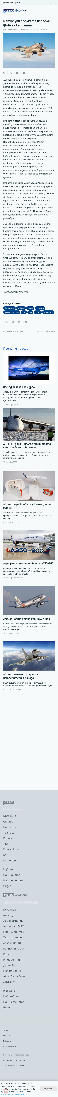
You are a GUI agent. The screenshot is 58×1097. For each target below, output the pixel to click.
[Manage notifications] (6, 1091)
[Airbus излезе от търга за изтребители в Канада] (29, 668)
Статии (9, 821)
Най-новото (11, 875)
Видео (7, 886)
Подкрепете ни (10, 1046)
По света (9, 827)
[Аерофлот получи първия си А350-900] (29, 556)
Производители (14, 932)
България (9, 816)
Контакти (8, 1035)
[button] (49, 2)
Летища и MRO (13, 926)
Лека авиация (12, 943)
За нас (6, 1030)
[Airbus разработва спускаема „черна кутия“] (29, 499)
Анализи (9, 915)
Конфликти (11, 849)
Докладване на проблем (14, 1065)
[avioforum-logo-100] (15, 11)
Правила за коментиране (14, 1060)
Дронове (9, 965)
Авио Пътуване (14, 976)
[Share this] (4, 73)
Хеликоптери (12, 937)
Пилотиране (12, 971)
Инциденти (11, 959)
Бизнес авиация (14, 948)
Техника (8, 832)
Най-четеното (13, 880)
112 (5, 844)
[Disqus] (29, 740)
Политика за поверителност (16, 1055)
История (9, 860)
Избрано (9, 869)
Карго (7, 954)
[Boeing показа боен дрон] (29, 379)
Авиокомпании (13, 921)
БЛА (5, 855)
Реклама (7, 1041)
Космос (8, 838)
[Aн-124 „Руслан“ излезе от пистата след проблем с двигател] (29, 435)
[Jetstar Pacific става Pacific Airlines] (29, 612)
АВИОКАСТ (10, 982)
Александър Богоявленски (10, 29)
